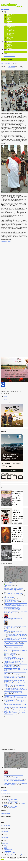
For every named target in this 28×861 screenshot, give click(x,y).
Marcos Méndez (10, 33)
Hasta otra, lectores (8, 582)
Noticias (5, 13)
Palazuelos (9, 45)
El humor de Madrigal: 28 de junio (12, 668)
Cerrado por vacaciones (9, 654)
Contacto (6, 848)
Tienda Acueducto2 (8, 849)
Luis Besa (9, 34)
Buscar (5, 50)
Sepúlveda (9, 48)
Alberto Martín (10, 35)
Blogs (5, 845)
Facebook (6, 397)
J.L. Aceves (9, 29)
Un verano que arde (8, 599)
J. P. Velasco (9, 31)
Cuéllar (8, 46)
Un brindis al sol (7, 585)
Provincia (6, 41)
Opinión (5, 25)
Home (2, 63)
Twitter (5, 399)
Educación (9, 21)
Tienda (5, 53)
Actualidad (7, 63)
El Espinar (9, 42)
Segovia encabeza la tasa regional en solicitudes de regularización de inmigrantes (15, 641)
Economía (9, 19)
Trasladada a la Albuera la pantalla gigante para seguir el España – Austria (15, 659)
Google (5, 396)
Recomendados (10, 52)
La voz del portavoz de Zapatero (11, 676)
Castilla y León (10, 14)
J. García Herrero (11, 30)
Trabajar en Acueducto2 (9, 852)
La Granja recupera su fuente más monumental (15, 635)
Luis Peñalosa (10, 37)
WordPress (23, 855)
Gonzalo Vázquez (11, 26)
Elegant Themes (10, 855)
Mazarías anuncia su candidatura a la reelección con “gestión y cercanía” (15, 626)
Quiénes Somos (7, 851)
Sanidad (8, 22)
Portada (5, 847)
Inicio (5, 11)
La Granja (9, 44)
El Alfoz (9, 17)
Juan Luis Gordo (10, 40)
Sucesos (5, 23)
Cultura (8, 15)
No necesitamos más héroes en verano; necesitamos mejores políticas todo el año (13, 590)
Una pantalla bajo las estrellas (10, 601)
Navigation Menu (5, 9)
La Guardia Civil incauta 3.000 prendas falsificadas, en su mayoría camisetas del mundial (13, 692)
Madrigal (9, 38)
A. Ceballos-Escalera (12, 27)
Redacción (11, 67)
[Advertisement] (14, 733)
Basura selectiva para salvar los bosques (13, 594)
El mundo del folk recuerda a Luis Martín (13, 645)
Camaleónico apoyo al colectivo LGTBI (13, 701)
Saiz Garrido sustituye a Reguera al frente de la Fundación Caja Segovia (15, 698)
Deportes (9, 18)
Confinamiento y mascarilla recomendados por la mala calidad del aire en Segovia (15, 606)
